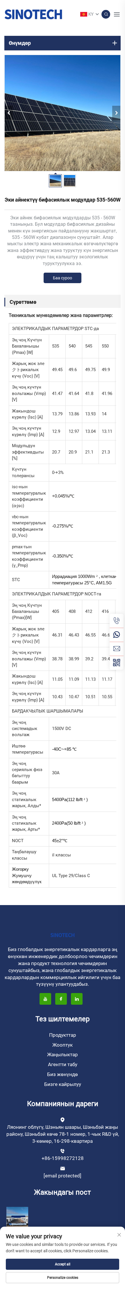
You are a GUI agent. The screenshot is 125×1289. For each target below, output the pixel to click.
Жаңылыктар (62, 1054)
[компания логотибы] (33, 14)
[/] (62, 935)
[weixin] (117, 663)
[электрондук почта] (117, 649)
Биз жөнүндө (62, 1074)
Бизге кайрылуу (62, 1084)
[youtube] (45, 999)
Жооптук (62, 1045)
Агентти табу (62, 1064)
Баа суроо (62, 278)
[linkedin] (77, 999)
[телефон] (117, 621)
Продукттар (62, 1035)
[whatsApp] (117, 635)
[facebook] (61, 999)
